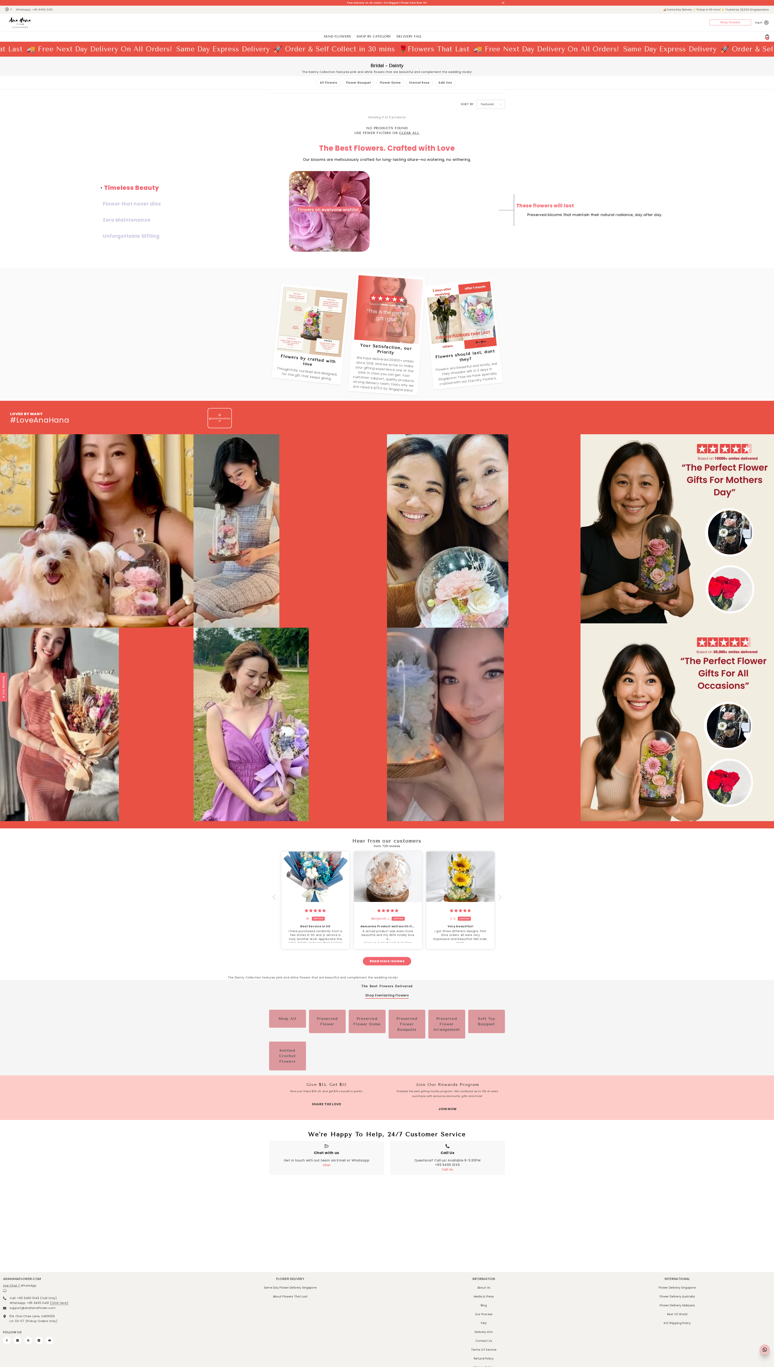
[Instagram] (17, 1340)
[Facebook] (7, 1340)
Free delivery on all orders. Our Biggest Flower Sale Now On (387, 2)
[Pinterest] (28, 1340)
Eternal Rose (419, 83)
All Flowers (328, 83)
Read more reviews (387, 961)
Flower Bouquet (358, 83)
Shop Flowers (730, 22)
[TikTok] (39, 1340)
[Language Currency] (9, 10)
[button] (491, 104)
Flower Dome (390, 83)
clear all (409, 133)
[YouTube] (49, 1340)
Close (503, 3)
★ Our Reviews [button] (3, 687)
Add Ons (445, 83)
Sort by (467, 104)
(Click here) (59, 1303)
